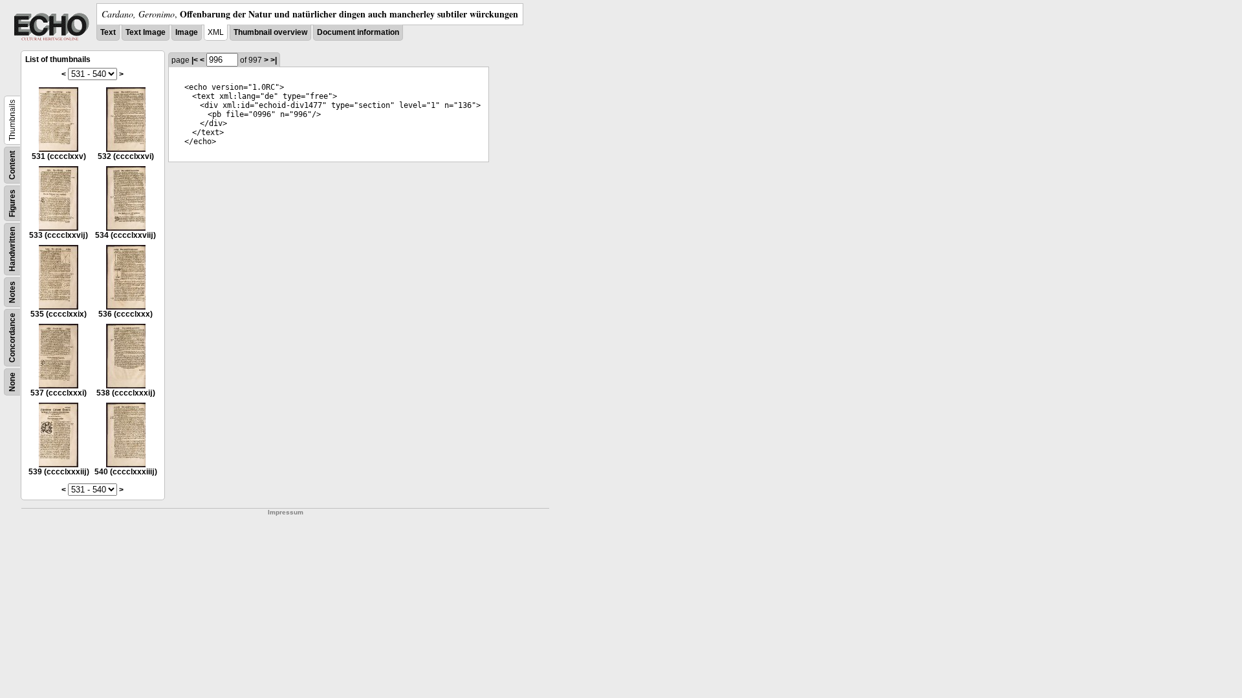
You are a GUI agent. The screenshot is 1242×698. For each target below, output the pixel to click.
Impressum (285, 512)
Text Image (145, 32)
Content (12, 165)
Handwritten (12, 249)
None (12, 382)
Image (186, 32)
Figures (12, 203)
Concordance (12, 338)
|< (194, 60)
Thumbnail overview (270, 32)
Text (108, 32)
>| (273, 60)
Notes (12, 292)
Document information (358, 32)
